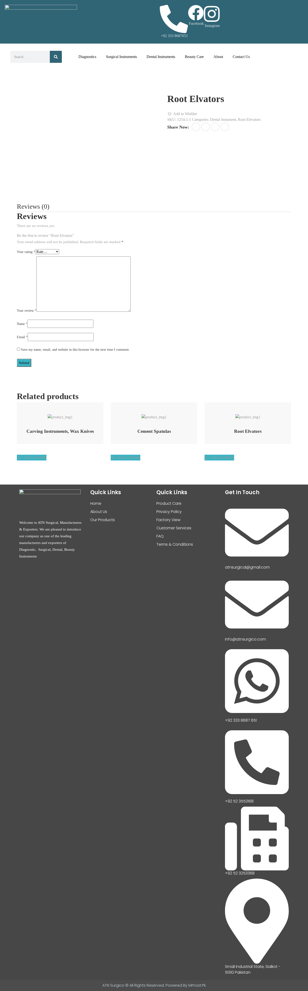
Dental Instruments (161, 57)
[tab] (33, 206)
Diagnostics (87, 57)
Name (22, 324)
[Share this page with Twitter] (205, 127)
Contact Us (241, 57)
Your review (26, 310)
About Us (98, 511)
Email (22, 337)
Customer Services (173, 528)
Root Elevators (249, 119)
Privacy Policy (169, 511)
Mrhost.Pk (197, 985)
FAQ (160, 536)
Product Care (168, 503)
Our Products (102, 520)
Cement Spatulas (154, 431)
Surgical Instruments (121, 57)
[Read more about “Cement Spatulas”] (147, 414)
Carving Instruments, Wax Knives (60, 431)
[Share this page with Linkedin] (224, 127)
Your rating (26, 252)
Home (95, 503)
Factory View (168, 520)
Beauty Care (194, 57)
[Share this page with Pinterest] (215, 127)
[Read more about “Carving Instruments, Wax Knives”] (54, 414)
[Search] (56, 57)
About (218, 57)
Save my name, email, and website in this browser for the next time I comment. (75, 349)
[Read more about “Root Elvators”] (241, 414)
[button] (182, 114)
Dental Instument (223, 119)
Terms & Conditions (174, 544)
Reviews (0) (33, 206)
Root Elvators (248, 431)
